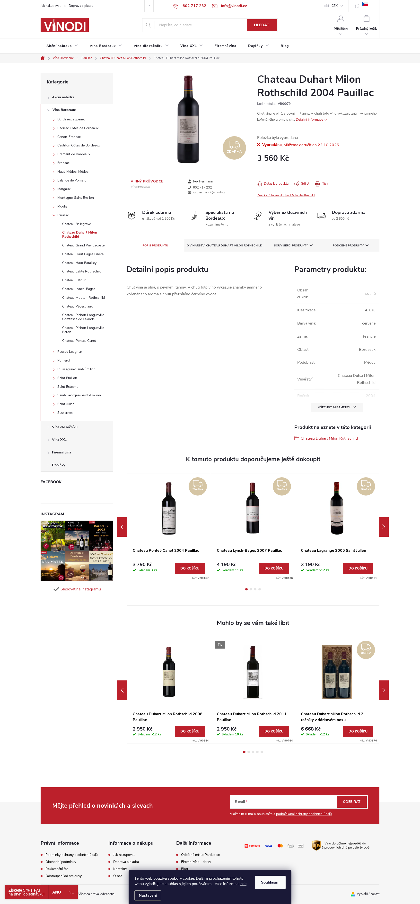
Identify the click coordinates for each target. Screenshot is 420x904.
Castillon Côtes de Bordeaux (78, 145)
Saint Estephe (67, 386)
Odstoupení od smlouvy (63, 876)
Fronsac (63, 163)
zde (243, 883)
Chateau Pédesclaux (77, 306)
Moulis (62, 206)
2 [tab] (251, 589)
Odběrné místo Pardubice (200, 855)
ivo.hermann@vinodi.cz (209, 192)
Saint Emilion (67, 378)
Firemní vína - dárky (196, 862)
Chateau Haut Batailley (79, 263)
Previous (122, 527)
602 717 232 (202, 187)
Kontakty (120, 869)
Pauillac (63, 215)
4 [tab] (259, 589)
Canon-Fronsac (69, 137)
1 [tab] (246, 589)
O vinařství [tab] (224, 245)
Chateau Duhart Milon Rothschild (79, 234)
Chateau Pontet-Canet (79, 340)
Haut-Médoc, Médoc (72, 171)
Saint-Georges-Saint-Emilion (79, 395)
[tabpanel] (169, 527)
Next (384, 527)
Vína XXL (59, 439)
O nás (117, 876)
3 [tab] (255, 589)
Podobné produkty (348, 245)
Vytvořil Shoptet (368, 894)
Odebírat (351, 801)
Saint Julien (65, 404)
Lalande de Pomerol (72, 180)
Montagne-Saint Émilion (75, 197)
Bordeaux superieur (72, 119)
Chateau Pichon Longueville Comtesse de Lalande (83, 317)
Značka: (286, 195)
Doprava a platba (81, 6)
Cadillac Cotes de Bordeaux (77, 128)
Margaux (63, 189)
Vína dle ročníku (65, 427)
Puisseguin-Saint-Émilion (76, 369)
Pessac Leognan (69, 351)
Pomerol (63, 360)
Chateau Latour (74, 280)
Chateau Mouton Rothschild (83, 297)
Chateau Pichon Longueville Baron (83, 329)
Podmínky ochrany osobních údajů (71, 855)
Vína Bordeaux (64, 110)
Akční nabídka (63, 97)
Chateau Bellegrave (76, 224)
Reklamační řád (57, 869)
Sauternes (65, 412)
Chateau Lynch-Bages (78, 289)
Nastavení (148, 895)
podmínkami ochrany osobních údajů (304, 814)
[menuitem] (62, 46)
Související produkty (291, 245)
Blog (184, 869)
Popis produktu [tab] (155, 245)
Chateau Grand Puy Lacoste (83, 245)
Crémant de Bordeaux (73, 154)
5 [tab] (262, 752)
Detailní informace (309, 119)
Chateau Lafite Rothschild (81, 271)
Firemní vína (61, 452)
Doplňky (58, 465)
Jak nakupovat (51, 6)
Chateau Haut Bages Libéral (83, 254)
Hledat (261, 25)
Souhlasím (270, 882)
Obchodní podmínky (60, 862)
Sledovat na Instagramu (81, 589)
